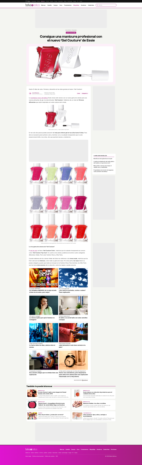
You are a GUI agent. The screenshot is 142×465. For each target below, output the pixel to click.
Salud (65, 1)
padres (45, 452)
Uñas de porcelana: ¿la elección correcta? (51, 414)
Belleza (43, 1)
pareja (50, 452)
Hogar (74, 1)
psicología (65, 452)
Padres (51, 1)
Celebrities (91, 5)
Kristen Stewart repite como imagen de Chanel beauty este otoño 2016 (52, 392)
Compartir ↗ (85, 93)
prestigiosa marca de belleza (39, 98)
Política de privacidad (38, 456)
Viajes (80, 1)
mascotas (54, 452)
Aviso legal (28, 456)
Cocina (47, 1)
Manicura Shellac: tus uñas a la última (94, 403)
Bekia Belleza (68, 30)
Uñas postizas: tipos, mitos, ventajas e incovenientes (95, 415)
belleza (36, 452)
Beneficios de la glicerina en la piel (103, 158)
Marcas (43, 5)
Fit (77, 1)
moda (32, 452)
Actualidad (34, 1)
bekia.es (28, 452)
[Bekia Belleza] (33, 5)
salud (59, 452)
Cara (61, 5)
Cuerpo (56, 5)
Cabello (49, 5)
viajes (75, 452)
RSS (57, 456)
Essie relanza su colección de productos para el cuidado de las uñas (97, 392)
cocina (41, 452)
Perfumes (113, 449)
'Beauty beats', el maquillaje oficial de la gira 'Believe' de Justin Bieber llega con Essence (51, 404)
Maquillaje (76, 5)
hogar (69, 452)
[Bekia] (28, 1)
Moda (38, 1)
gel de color (33, 250)
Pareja (55, 1)
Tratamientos (68, 5)
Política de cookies (50, 456)
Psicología (70, 1)
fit (72, 452)
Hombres (83, 5)
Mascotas (60, 1)
